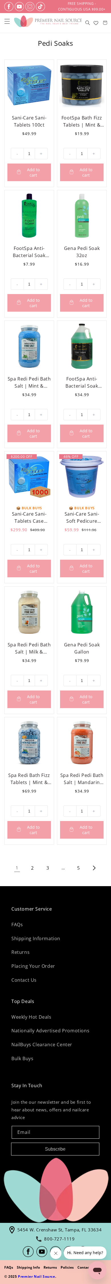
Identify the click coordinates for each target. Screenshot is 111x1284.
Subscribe (55, 1149)
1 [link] (17, 868)
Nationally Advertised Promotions (50, 1030)
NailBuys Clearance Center (41, 1044)
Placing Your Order (33, 966)
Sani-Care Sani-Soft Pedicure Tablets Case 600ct (81, 518)
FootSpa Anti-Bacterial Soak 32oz (29, 252)
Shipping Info (28, 1267)
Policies (67, 1267)
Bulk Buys (22, 1058)
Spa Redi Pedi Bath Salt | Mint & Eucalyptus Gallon (29, 383)
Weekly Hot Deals (31, 1017)
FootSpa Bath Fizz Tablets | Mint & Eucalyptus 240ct (81, 122)
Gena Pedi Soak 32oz (82, 252)
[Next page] (94, 868)
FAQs (17, 924)
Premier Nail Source (36, 1276)
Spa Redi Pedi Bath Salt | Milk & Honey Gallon (29, 649)
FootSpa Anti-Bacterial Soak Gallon (81, 383)
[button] (7, 21)
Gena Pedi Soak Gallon (82, 648)
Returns (20, 952)
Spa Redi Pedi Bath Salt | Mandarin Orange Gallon (82, 779)
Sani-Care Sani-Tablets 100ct (29, 121)
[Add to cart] (29, 172)
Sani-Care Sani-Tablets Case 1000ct (29, 518)
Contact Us (24, 980)
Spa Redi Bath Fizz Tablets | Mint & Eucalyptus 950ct (29, 779)
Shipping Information (35, 938)
